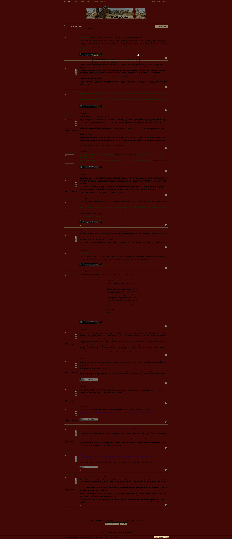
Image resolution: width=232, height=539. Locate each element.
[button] (137, 55)
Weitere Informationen (158, 537)
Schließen (167, 537)
